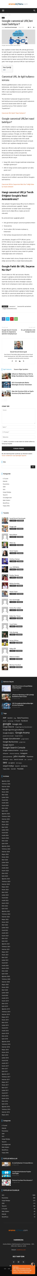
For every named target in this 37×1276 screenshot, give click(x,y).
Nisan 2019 (5, 1020)
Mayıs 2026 (5, 789)
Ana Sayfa (4, 15)
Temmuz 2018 (6, 1044)
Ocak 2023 (5, 898)
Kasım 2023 (5, 870)
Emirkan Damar (15, 559)
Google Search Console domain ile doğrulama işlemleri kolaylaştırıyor (9, 332)
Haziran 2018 (6, 1047)
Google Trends (24, 750)
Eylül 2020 (5, 974)
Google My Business (10, 742)
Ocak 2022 (5, 930)
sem (25, 759)
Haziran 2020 (6, 982)
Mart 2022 (5, 925)
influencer (5, 753)
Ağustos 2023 (6, 879)
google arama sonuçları (8, 736)
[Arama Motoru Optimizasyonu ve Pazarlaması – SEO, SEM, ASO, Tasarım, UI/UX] (18, 4)
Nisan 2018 (5, 1052)
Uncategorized (7, 497)
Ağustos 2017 (6, 1074)
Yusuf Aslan (13, 624)
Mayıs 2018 (5, 1049)
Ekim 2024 (5, 841)
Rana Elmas (13, 535)
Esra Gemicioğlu (15, 600)
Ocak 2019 (5, 1028)
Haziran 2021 (6, 949)
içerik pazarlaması (7, 756)
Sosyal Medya (7, 492)
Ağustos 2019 (6, 1009)
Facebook (24, 721)
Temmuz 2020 (6, 979)
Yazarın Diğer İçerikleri (21, 369)
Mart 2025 (5, 827)
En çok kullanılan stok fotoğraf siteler (28, 331)
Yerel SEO (13, 769)
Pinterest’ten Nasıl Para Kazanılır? (22, 1180)
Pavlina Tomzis (14, 575)
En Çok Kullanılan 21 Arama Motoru (22, 1163)
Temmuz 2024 (6, 849)
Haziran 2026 (6, 786)
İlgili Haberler (7, 369)
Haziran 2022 (6, 917)
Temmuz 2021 (6, 946)
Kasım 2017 (5, 1066)
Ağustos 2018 (6, 1041)
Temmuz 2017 (6, 1077)
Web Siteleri (6, 500)
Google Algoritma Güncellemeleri (23, 727)
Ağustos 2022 (6, 911)
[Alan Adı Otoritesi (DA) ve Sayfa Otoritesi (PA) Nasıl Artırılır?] (6, 393)
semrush (30, 759)
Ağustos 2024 (6, 846)
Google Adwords (8, 727)
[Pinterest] (12, 319)
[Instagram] (16, 361)
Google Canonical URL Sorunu (10, 308)
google (7, 724)
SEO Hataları (19, 763)
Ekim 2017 (5, 1068)
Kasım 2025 (5, 805)
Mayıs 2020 (5, 984)
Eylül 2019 (5, 1006)
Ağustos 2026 (6, 781)
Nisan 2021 (5, 955)
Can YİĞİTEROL (14, 567)
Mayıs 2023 (5, 887)
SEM (4, 487)
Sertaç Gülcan (14, 640)
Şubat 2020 (5, 993)
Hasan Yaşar (14, 591)
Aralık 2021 (5, 933)
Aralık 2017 (5, 1063)
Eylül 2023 (5, 876)
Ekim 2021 (5, 938)
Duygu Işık (13, 526)
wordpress (24, 766)
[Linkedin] (20, 361)
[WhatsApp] (16, 319)
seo (5, 762)
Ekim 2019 (5, 1003)
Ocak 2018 (5, 1060)
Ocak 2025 (5, 832)
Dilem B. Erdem (14, 657)
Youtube (20, 769)
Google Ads (17, 724)
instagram (23, 753)
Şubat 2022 (5, 927)
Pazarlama (6, 484)
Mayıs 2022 (5, 919)
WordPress (6, 503)
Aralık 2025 (5, 803)
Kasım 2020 (5, 968)
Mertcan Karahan (15, 665)
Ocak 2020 (5, 995)
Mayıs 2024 (5, 854)
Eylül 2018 (5, 1039)
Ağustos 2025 (6, 813)
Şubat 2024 (5, 862)
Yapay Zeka (6, 506)
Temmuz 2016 (6, 1109)
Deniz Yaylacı (14, 551)
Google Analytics (8, 733)
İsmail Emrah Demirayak (11, 27)
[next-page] (6, 400)
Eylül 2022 (5, 908)
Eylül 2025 (5, 811)
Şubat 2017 (5, 1090)
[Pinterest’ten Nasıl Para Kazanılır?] (6, 1182)
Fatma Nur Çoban (15, 608)
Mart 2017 (5, 1087)
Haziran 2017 (6, 1079)
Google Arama (22, 733)
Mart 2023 (5, 892)
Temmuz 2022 (6, 914)
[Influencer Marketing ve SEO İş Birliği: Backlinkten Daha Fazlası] (6, 376)
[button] (3, 10)
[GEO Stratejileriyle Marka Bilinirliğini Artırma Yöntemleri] (6, 385)
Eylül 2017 (5, 1071)
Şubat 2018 (5, 1058)
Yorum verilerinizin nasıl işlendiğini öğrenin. (14, 455)
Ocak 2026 (5, 800)
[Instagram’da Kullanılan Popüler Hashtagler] (6, 1174)
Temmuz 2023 (6, 881)
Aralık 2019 (5, 998)
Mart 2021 (5, 957)
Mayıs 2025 (5, 822)
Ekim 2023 (5, 873)
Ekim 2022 (5, 906)
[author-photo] (18, 349)
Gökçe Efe (13, 648)
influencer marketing (14, 753)
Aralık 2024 (5, 835)
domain (4, 721)
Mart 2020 (5, 990)
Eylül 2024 (5, 843)
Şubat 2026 (5, 797)
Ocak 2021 (5, 963)
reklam (11, 759)
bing (15, 718)
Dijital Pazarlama (22, 718)
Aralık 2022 (5, 900)
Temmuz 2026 (6, 784)
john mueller (19, 756)
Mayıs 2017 (5, 1082)
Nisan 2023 (5, 889)
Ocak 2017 (5, 1093)
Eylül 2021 (5, 941)
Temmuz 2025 (6, 816)
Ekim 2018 (5, 1036)
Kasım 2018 (5, 1033)
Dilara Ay (12, 543)
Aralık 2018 (5, 1030)
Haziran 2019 (6, 1014)
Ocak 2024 (5, 865)
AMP (4, 718)
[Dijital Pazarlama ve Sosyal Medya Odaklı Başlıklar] (6, 688)
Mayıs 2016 (5, 1115)
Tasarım (5, 495)
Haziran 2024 (6, 851)
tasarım (17, 766)
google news (22, 742)
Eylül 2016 (5, 1104)
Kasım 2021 (5, 936)
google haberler (25, 739)
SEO (10, 15)
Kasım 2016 (5, 1098)
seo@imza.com (21, 1250)
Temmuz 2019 (6, 1011)
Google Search (8, 745)
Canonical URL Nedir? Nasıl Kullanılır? (14, 113)
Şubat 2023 (5, 895)
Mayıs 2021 (5, 952)
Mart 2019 (5, 1022)
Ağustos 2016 (6, 1106)
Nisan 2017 (5, 1085)
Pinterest (5, 759)
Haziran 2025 (6, 819)
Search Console (18, 759)
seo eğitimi (11, 763)
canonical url (12, 306)
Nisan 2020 (5, 987)
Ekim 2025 (5, 808)
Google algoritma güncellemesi (13, 730)
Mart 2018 (5, 1055)
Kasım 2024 (5, 838)
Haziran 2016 (6, 1112)
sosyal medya (8, 766)
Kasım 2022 (5, 903)
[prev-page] (3, 400)
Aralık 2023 (5, 868)
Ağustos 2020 (6, 976)
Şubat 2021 (5, 960)
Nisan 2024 (5, 857)
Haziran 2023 (6, 884)
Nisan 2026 (5, 792)
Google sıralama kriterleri (11, 750)
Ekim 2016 (5, 1101)
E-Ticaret (5, 478)
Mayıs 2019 (5, 1017)
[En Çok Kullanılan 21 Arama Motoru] (6, 1164)
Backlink (10, 718)
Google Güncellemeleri (11, 739)
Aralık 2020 (5, 965)
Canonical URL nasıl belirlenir (24, 306)
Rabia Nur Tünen (15, 616)
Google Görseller (19, 736)
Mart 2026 (5, 794)
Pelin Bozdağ (14, 632)
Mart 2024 (5, 860)
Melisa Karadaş (14, 583)
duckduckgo (10, 721)
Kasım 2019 (5, 1001)
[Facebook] (3, 319)
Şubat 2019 (5, 1025)
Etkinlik (5, 481)
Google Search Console (14, 748)
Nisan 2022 (5, 922)
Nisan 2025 (5, 824)
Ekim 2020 (5, 971)
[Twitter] (8, 319)
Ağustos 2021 (6, 944)
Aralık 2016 (5, 1096)
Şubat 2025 (5, 830)
